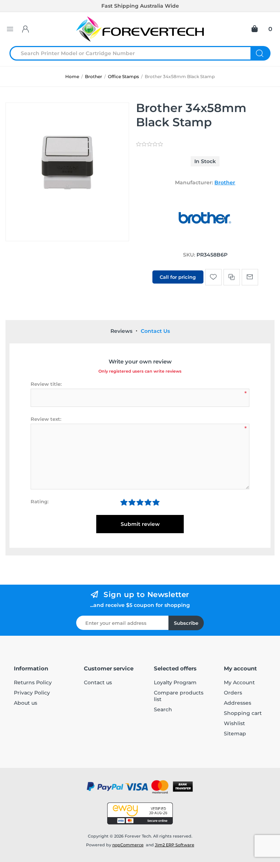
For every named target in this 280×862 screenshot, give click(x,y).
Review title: (46, 384)
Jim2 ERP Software (174, 844)
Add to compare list (231, 277)
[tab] (121, 331)
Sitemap (235, 733)
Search (260, 53)
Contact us (98, 682)
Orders (233, 692)
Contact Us (155, 331)
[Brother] (205, 241)
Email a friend (250, 277)
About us (25, 703)
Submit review (140, 524)
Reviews (121, 331)
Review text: (46, 419)
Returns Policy (33, 682)
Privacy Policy (32, 692)
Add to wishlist (213, 277)
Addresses (237, 703)
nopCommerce (128, 844)
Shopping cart (243, 713)
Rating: (39, 501)
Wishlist (234, 723)
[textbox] (134, 53)
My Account (239, 682)
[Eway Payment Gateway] (140, 813)
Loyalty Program (175, 682)
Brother (224, 182)
